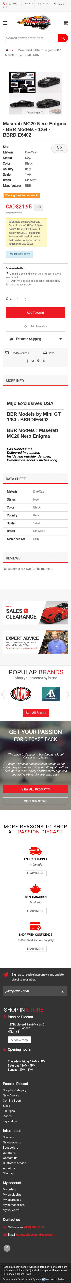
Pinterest (43, 361)
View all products (35, 789)
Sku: (6, 147)
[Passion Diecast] (34, 22)
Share (27, 361)
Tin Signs (9, 1111)
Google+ (38, 361)
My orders (9, 1189)
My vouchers (11, 1210)
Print (51, 352)
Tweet (32, 361)
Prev (3, 694)
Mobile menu (6, 22)
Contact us (28, 3)
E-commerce (10, 1279)
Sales (6, 1106)
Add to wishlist (39, 326)
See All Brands (36, 713)
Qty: (9, 299)
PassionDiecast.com (14, 1267)
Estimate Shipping (28, 339)
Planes (7, 1116)
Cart (65, 22)
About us (9, 1168)
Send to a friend (20, 352)
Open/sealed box (16, 268)
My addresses (12, 1200)
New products (12, 1142)
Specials (8, 1137)
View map (21, 1040)
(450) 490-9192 (34, 1227)
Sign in (61, 4)
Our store (9, 1153)
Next (68, 694)
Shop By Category (14, 1090)
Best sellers (10, 1147)
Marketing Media (53, 1279)
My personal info (14, 1205)
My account (12, 1183)
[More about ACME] (21, 694)
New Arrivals (11, 1095)
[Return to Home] (7, 50)
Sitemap (8, 1173)
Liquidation (10, 1121)
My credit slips (12, 1194)
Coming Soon (12, 1100)
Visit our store (35, 801)
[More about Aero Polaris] (51, 694)
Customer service (14, 1163)
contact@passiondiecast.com (35, 1234)
